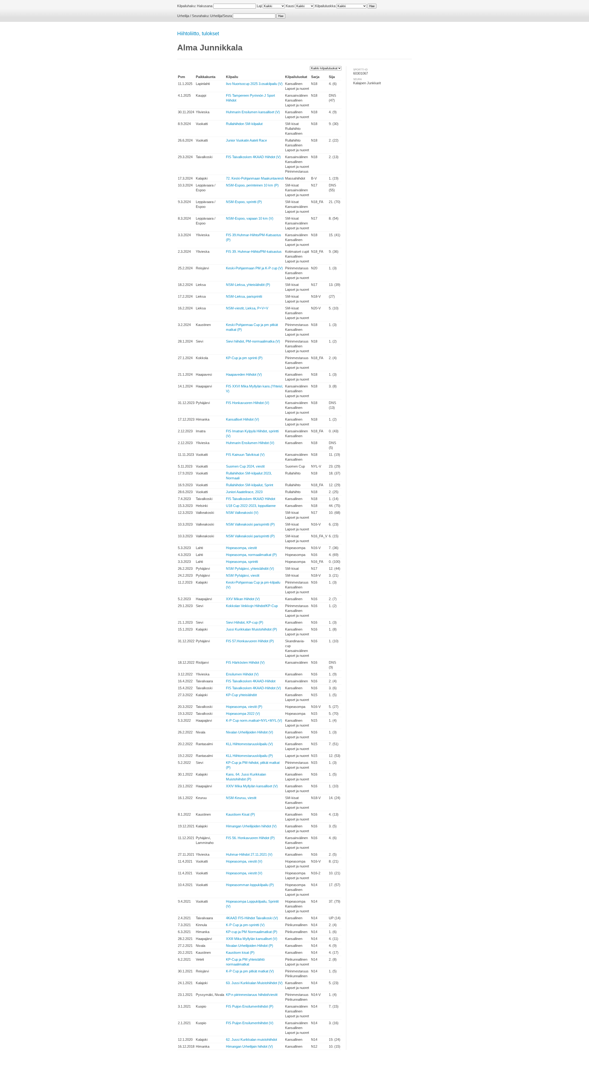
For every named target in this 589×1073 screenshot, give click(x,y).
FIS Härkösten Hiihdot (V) (245, 662)
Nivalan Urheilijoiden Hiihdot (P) (249, 946)
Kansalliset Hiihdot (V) (242, 419)
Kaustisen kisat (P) (240, 952)
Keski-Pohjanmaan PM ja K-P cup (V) (254, 268)
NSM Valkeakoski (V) (242, 513)
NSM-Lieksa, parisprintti (244, 296)
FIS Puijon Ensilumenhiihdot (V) (249, 1023)
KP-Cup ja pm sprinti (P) (244, 358)
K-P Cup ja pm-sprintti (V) (245, 925)
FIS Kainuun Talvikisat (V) (245, 455)
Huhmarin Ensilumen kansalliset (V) (253, 112)
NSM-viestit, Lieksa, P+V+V (247, 308)
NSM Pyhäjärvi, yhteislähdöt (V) (250, 568)
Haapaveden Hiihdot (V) (244, 374)
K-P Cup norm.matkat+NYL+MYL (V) (254, 720)
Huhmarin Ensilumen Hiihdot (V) (250, 443)
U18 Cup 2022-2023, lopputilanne (251, 506)
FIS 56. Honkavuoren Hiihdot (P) (250, 838)
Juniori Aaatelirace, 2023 (244, 492)
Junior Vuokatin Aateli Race (246, 140)
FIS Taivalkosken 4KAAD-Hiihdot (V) (253, 688)
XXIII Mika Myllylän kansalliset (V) (251, 939)
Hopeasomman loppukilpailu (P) (250, 885)
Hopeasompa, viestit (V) (244, 861)
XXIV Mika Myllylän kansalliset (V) (252, 786)
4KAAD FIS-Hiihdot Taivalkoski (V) (252, 918)
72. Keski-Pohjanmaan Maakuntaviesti (255, 178)
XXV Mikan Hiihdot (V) (243, 599)
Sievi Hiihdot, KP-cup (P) (244, 622)
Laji (259, 6)
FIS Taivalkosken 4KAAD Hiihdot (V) (253, 157)
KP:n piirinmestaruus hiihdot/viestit (251, 995)
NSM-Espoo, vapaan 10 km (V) (249, 218)
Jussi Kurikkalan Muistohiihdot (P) (251, 629)
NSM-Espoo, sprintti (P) (244, 202)
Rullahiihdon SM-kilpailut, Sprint (249, 485)
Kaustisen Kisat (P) (240, 814)
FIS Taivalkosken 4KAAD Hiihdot (250, 499)
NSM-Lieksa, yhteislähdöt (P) (248, 285)
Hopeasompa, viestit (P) (244, 707)
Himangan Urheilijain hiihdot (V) (249, 1046)
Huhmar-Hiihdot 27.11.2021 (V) (249, 854)
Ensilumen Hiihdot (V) (242, 674)
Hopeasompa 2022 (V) (243, 713)
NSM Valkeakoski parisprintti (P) (250, 524)
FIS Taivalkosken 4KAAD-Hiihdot (250, 681)
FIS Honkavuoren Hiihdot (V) (247, 403)
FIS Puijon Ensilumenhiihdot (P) (249, 1006)
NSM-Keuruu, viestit (241, 798)
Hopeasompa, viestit (241, 548)
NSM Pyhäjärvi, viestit (242, 575)
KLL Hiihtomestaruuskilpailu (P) (249, 756)
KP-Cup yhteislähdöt (241, 695)
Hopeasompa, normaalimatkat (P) (251, 555)
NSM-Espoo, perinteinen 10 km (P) (252, 185)
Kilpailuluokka (325, 6)
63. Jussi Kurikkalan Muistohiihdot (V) (254, 983)
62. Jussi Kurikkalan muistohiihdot (251, 1039)
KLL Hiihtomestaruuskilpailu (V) (249, 744)
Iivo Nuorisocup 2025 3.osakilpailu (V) (254, 84)
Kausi (290, 6)
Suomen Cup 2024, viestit (245, 466)
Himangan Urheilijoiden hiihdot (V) (251, 826)
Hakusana (204, 6)
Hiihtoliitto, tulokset (198, 33)
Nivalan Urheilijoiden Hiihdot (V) (249, 732)
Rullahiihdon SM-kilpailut (244, 124)
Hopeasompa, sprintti (242, 562)
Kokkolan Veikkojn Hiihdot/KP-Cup (252, 606)
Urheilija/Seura (221, 16)
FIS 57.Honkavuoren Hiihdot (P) (250, 641)
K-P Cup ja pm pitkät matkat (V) (250, 971)
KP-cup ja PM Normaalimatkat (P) (251, 932)
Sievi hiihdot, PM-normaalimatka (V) (253, 341)
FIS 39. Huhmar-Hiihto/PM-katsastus (254, 251)
